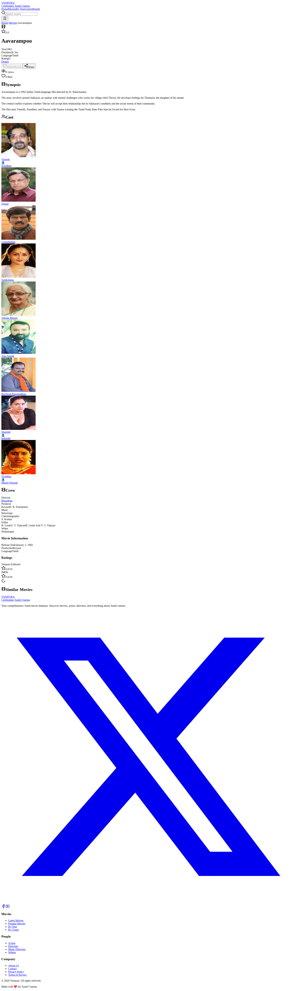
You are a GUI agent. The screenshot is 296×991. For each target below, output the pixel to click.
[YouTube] (7, 907)
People (36, 9)
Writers (12, 952)
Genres (29, 9)
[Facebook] (3, 907)
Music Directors (17, 949)
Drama (5, 61)
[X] (148, 902)
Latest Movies (15, 920)
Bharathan (7, 500)
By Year (20, 9)
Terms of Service (17, 974)
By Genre (13, 929)
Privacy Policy (16, 971)
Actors (11, 943)
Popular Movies (16, 923)
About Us (13, 965)
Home (4, 9)
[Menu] (4, 18)
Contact (12, 968)
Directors (13, 946)
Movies (12, 9)
